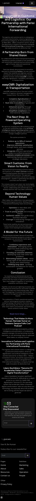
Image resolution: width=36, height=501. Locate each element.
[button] (20, 3)
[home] (6, 3)
